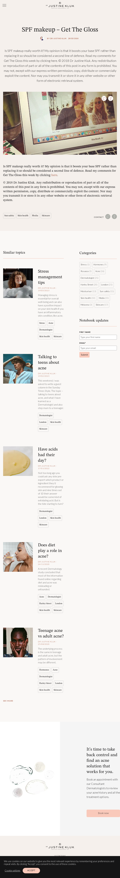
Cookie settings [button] (12, 870)
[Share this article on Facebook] (110, 98)
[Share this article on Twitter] (104, 98)
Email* (82, 343)
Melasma (85, 304)
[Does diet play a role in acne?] (18, 557)
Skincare (46, 215)
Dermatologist (45, 329)
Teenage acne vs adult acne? (51, 633)
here (54, 175)
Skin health (23, 215)
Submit (84, 354)
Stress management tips (50, 276)
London (42, 422)
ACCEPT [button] (31, 870)
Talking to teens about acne (48, 362)
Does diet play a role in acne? (50, 550)
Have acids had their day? (48, 454)
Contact (99, 217)
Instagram (60, 856)
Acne (50, 322)
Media (35, 215)
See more (8, 701)
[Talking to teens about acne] (18, 369)
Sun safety (9, 215)
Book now (103, 812)
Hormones (44, 669)
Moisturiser (86, 291)
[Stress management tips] (18, 283)
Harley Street (45, 603)
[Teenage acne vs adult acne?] (18, 642)
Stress (42, 322)
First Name (85, 332)
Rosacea (85, 271)
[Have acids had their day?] (18, 461)
